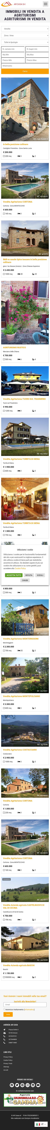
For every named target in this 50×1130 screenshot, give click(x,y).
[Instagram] (28, 1085)
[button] (45, 4)
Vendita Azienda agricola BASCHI (19, 965)
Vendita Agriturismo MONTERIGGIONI (20, 639)
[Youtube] (38, 1085)
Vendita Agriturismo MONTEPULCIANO (21, 696)
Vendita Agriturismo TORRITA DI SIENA (21, 459)
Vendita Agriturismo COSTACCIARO (20, 750)
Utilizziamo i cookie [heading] (25, 549)
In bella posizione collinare (15, 144)
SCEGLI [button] (40, 575)
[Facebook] (12, 1085)
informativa (29, 1009)
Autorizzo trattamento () (20, 1009)
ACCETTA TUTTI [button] (14, 575)
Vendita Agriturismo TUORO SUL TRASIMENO (24, 399)
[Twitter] (17, 1085)
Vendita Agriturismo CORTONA (17, 202)
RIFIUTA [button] (28, 575)
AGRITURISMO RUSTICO (14, 347)
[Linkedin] (33, 1085)
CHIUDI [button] (25, 580)
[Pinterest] (22, 1085)
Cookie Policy (20, 568)
